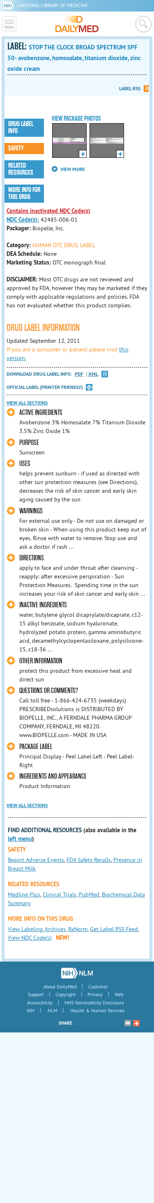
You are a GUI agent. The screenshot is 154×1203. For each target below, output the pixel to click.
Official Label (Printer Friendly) (45, 387)
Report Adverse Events (36, 860)
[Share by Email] (127, 1023)
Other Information (40, 661)
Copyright (65, 994)
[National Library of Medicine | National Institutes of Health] (77, 973)
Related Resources (20, 169)
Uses (24, 463)
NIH (30, 1010)
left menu (20, 839)
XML (93, 374)
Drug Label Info (20, 127)
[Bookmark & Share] (136, 1023)
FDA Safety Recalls (89, 860)
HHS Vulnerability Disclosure (94, 1002)
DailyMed (77, 24)
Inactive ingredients (43, 605)
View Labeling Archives (37, 929)
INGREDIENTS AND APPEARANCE (53, 776)
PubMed (89, 894)
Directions (31, 558)
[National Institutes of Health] (10, 5)
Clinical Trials (59, 894)
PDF (79, 374)
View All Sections (27, 403)
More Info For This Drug (24, 193)
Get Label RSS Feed (114, 929)
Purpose (29, 442)
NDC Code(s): (23, 219)
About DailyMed (60, 986)
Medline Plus (24, 894)
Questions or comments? (48, 690)
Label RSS (129, 88)
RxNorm (77, 929)
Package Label (35, 746)
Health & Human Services (97, 1010)
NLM (52, 1010)
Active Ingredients (40, 412)
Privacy (95, 994)
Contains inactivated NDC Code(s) (48, 211)
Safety (16, 148)
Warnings (31, 511)
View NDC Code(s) (30, 937)
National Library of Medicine (52, 5)
